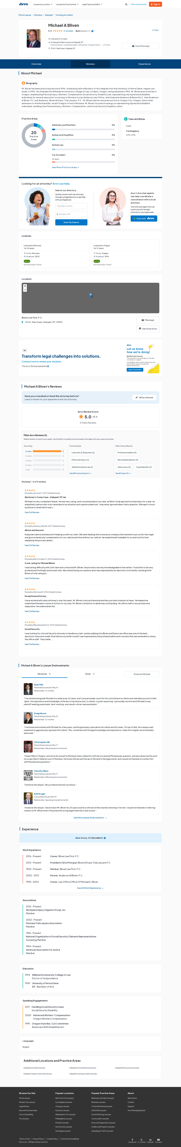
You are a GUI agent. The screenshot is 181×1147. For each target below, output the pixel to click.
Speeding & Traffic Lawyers (102, 1131)
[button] (90, 295)
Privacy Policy (38, 1139)
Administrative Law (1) (82, 467)
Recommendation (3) (128, 459)
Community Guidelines (70, 1139)
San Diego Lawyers (63, 1131)
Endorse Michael (142, 674)
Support (131, 1106)
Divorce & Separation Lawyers (103, 1123)
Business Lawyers (98, 1102)
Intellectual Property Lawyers (103, 1127)
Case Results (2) (144, 467)
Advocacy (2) (124, 467)
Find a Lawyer (24, 1098)
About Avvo (132, 1098)
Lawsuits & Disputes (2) (83, 452)
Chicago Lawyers (62, 1106)
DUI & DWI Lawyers (98, 1110)
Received (44, 674)
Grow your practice (139, 4)
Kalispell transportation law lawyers (38, 1074)
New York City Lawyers (64, 1098)
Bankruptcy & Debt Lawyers (102, 1098)
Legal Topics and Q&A (91, 4)
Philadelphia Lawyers (63, 1118)
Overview (36, 64)
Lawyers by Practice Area (66, 4)
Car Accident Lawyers (100, 1118)
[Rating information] (92, 31)
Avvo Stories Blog (26, 1114)
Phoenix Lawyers (62, 1123)
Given (89, 674)
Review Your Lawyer (27, 1102)
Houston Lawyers (62, 1110)
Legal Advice (24, 1106)
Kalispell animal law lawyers (34, 1068)
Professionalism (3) (127, 452)
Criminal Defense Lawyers (101, 1106)
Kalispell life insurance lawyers (127, 1068)
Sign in (157, 4)
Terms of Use (24, 1139)
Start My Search (71, 222)
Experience (144, 64)
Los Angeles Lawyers (63, 1102)
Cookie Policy (52, 1139)
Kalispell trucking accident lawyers (83, 1074)
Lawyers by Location (41, 4)
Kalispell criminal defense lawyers (83, 1068)
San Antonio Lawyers (63, 1127)
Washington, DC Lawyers (65, 1114)
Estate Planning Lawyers (101, 1114)
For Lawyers (24, 1118)
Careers (131, 1102)
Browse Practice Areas (28, 1110)
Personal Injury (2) (80, 459)
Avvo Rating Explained (136, 1110)
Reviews (90, 64)
